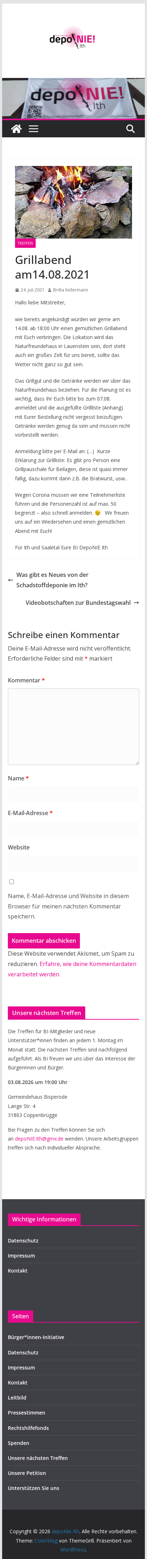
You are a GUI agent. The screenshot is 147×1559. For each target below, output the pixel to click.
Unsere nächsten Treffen (38, 1458)
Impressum (21, 1255)
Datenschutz (23, 1240)
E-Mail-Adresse (30, 813)
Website (19, 847)
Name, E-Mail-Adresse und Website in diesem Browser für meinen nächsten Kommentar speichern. (68, 906)
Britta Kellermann (70, 290)
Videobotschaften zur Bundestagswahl (78, 603)
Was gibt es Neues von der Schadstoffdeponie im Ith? (52, 580)
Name (18, 778)
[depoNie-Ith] (73, 83)
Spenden (18, 1443)
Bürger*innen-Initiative (36, 1337)
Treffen (25, 243)
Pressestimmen (26, 1412)
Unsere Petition (27, 1473)
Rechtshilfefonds (28, 1428)
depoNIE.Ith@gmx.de (39, 1138)
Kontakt (17, 1270)
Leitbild (17, 1397)
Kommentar (26, 680)
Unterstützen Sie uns (33, 1488)
